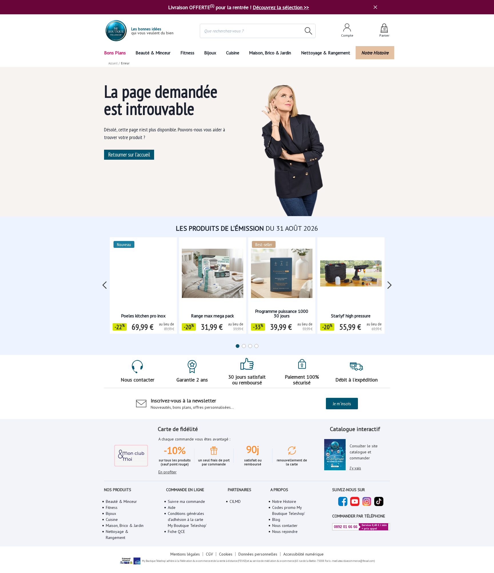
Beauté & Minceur (153, 53)
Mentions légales (185, 554)
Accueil (112, 63)
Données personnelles (257, 554)
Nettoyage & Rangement (325, 53)
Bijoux (210, 53)
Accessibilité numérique (303, 554)
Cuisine (232, 53)
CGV (209, 554)
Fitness (187, 53)
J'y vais (355, 468)
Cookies (225, 554)
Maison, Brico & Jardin (270, 53)
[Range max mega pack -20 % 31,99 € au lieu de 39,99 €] (212, 275)
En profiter (167, 472)
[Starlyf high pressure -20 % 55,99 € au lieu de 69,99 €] (351, 275)
